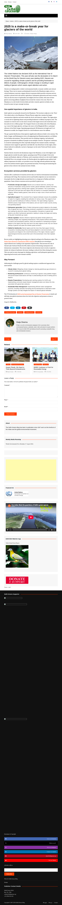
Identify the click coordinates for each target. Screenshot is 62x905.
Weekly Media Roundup (13, 439)
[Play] (7, 530)
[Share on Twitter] (12, 308)
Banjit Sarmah (10, 371)
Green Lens (45, 364)
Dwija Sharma (9, 33)
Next (53, 339)
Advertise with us (8, 865)
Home (7, 21)
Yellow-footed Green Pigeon (12, 543)
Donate (10, 2)
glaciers (20, 312)
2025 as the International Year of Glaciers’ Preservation (33, 294)
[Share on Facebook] (6, 308)
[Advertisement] (31, 469)
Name (6, 400)
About (5, 2)
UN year (39, 312)
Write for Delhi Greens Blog (11, 879)
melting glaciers (29, 312)
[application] (31, 517)
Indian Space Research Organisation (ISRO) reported (19, 241)
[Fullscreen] (54, 530)
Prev (9, 339)
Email (6, 406)
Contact (14, 2)
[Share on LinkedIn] (18, 308)
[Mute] (52, 530)
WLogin (45, 902)
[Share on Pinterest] (23, 308)
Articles (12, 21)
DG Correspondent (39, 371)
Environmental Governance (17, 364)
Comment (7, 385)
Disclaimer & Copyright (10, 834)
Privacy (50, 902)
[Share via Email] (29, 308)
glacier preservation (10, 312)
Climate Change (33, 33)
